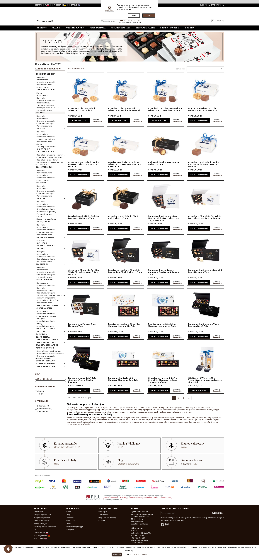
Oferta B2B (70, 521)
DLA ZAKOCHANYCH (45, 237)
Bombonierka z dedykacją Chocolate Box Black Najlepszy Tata (163, 272)
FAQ (35, 530)
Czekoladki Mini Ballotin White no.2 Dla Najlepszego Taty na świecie (203, 164)
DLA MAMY (40, 129)
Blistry (39, 323)
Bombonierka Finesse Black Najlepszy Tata (82, 325)
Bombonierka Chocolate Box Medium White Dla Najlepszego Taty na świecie (163, 218)
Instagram (70, 530)
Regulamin (38, 512)
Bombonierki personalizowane (50, 353)
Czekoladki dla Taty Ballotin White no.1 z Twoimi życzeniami (124, 109)
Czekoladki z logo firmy (47, 160)
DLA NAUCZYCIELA (44, 167)
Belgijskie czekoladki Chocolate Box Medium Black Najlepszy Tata (125, 271)
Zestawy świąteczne (45, 298)
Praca (68, 524)
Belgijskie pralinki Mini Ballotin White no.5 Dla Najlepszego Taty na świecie (124, 164)
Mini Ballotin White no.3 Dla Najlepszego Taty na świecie (202, 109)
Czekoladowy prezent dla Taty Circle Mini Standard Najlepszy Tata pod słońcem (163, 380)
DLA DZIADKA (42, 264)
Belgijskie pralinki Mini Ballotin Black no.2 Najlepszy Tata (83, 217)
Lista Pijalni (103, 512)
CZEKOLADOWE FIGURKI (47, 305)
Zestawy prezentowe (46, 146)
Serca (39, 93)
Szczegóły (97, 121)
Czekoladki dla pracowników (49, 157)
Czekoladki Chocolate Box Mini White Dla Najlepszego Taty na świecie (83, 272)
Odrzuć (128, 554)
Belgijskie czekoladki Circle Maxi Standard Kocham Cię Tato (124, 325)
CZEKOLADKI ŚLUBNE (45, 90)
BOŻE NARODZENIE (44, 280)
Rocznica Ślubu (43, 103)
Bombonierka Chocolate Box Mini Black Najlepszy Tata (205, 271)
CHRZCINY (40, 331)
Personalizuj (79, 120)
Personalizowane (44, 84)
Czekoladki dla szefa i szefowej (50, 155)
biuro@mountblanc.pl (140, 524)
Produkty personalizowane (45, 527)
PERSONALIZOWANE (45, 348)
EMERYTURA (41, 334)
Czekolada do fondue (46, 316)
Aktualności (103, 515)
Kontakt (101, 521)
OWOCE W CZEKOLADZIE (47, 345)
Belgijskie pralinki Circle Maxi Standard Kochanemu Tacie (162, 325)
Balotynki (40, 77)
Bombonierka (44, 409)
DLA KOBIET (41, 198)
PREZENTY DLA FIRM (45, 152)
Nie (40, 391)
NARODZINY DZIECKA (45, 329)
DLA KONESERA (43, 337)
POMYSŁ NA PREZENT (45, 364)
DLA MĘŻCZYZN (43, 222)
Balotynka (43, 406)
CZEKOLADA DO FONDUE (47, 340)
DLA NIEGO (41, 243)
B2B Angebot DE (41, 536)
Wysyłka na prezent (42, 518)
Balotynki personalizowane (48, 351)
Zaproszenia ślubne (45, 105)
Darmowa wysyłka (41, 521)
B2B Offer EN (39, 539)
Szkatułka (42, 411)
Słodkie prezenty (49, 47)
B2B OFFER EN (72, 5)
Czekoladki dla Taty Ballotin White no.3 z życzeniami (82, 109)
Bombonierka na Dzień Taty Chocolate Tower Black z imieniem (82, 380)
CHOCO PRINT (43, 87)
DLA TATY (40, 113)
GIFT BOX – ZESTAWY (45, 361)
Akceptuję (117, 554)
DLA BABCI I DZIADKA (45, 246)
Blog (68, 515)
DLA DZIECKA (42, 183)
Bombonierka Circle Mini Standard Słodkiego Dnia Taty (123, 379)
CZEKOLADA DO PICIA (45, 366)
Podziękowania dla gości (47, 108)
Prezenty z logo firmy (46, 212)
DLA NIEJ (40, 240)
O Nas (68, 512)
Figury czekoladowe (45, 139)
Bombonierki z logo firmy (47, 300)
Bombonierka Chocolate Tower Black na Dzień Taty (204, 325)
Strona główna (42, 64)
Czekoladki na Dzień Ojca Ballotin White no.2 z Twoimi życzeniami (165, 109)
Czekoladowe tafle (45, 326)
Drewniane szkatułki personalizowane (45, 357)
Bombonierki (42, 80)
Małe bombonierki (44, 290)
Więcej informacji (140, 554)
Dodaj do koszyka (199, 120)
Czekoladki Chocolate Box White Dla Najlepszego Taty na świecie (204, 217)
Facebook (70, 518)
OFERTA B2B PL (41, 5)
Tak (40, 394)
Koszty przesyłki (40, 524)
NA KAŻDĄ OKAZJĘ (44, 308)
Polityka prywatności (42, 515)
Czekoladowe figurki (45, 123)
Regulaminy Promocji (107, 518)
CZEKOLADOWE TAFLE (46, 342)
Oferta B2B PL (40, 533)
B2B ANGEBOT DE (57, 5)
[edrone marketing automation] (108, 21)
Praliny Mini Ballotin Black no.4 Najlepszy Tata (163, 163)
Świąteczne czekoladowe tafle (50, 295)
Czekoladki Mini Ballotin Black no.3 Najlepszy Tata (123, 217)
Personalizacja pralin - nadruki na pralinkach (49, 163)
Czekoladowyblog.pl (74, 527)
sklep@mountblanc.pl (140, 540)
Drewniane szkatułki (45, 82)
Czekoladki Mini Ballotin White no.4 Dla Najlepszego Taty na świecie (83, 164)
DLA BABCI (40, 248)
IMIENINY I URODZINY (45, 74)
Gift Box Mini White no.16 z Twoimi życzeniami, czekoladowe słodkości (205, 380)
